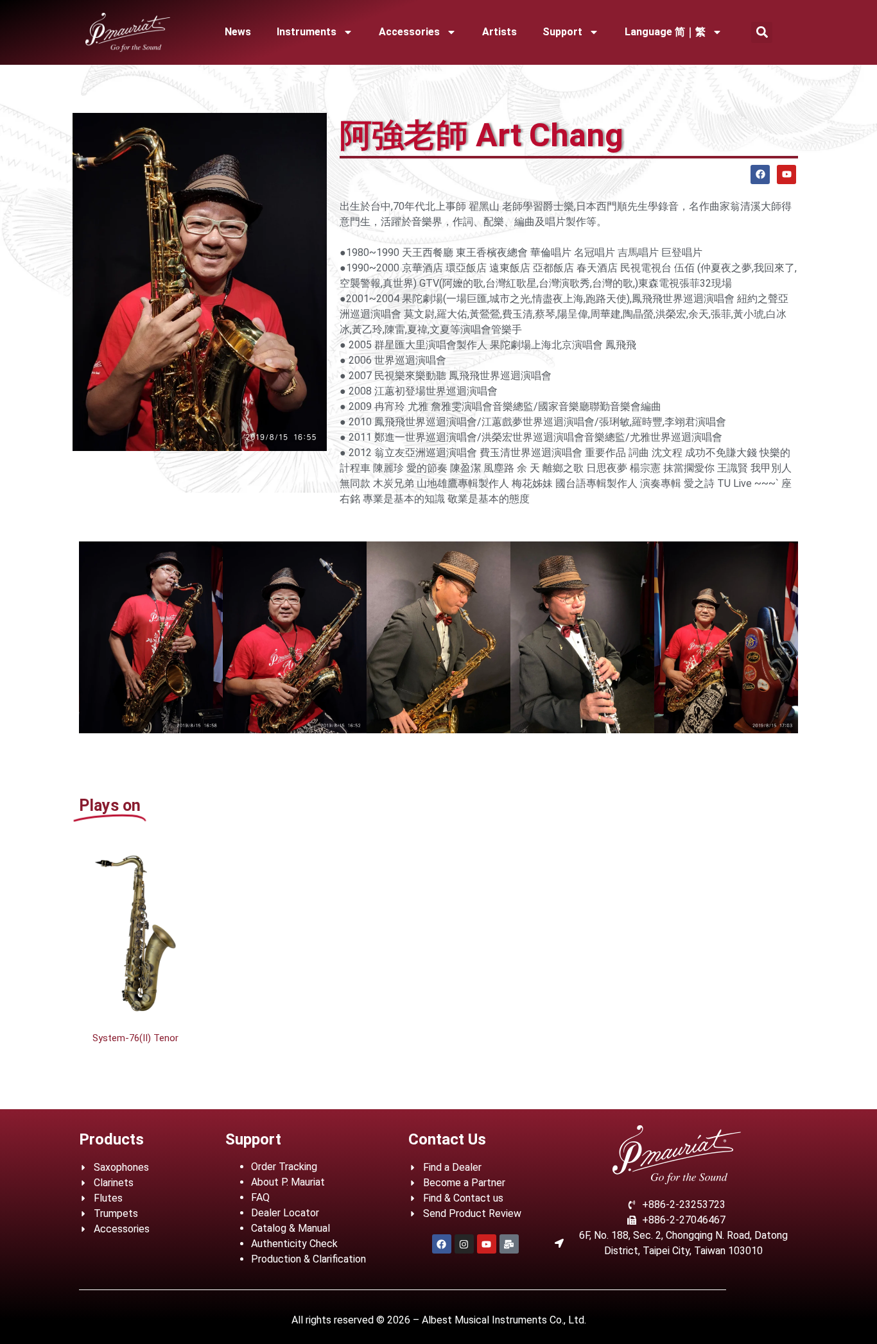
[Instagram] (464, 1244)
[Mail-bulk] (509, 1244)
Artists (499, 32)
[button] (761, 32)
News (238, 32)
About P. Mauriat (288, 1182)
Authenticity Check (294, 1244)
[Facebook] (760, 174)
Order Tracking (284, 1167)
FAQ (260, 1197)
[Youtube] (786, 174)
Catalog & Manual (290, 1228)
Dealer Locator (285, 1213)
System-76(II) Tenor (135, 1038)
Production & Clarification (308, 1259)
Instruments (306, 32)
